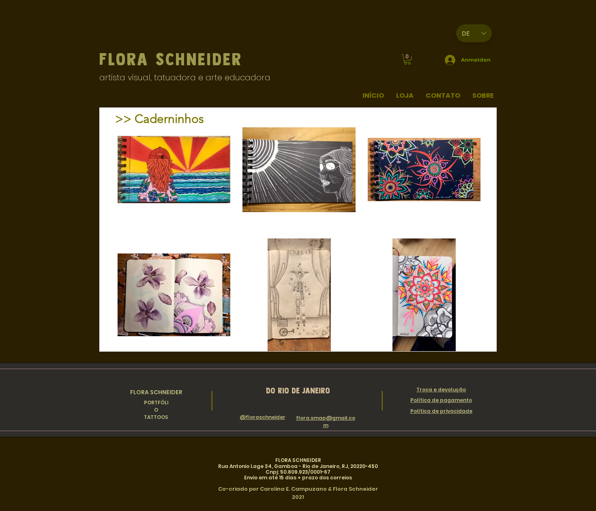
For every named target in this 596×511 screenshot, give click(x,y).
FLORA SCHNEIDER (156, 392)
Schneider (199, 59)
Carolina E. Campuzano (293, 489)
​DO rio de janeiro (298, 390)
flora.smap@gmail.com (325, 421)
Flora (127, 59)
